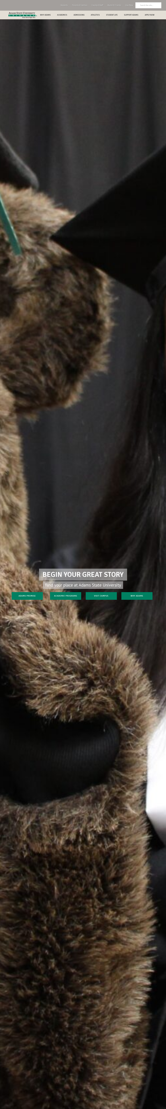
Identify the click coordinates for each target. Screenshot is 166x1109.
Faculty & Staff (97, 5)
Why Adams (45, 15)
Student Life (112, 15)
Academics (62, 15)
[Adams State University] (22, 15)
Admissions (79, 15)
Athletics (95, 15)
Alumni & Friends (114, 5)
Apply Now (149, 15)
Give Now (129, 5)
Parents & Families (79, 5)
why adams (137, 596)
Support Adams (131, 15)
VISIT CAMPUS (101, 596)
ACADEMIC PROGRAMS (65, 596)
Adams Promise (27, 596)
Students (64, 5)
